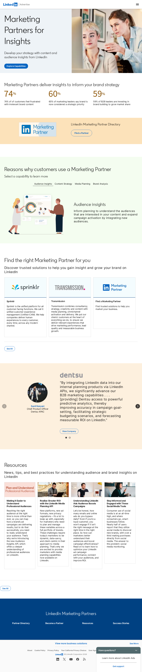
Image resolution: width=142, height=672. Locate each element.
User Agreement (95, 650)
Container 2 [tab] (70, 437)
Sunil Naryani (37, 406)
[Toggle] (136, 650)
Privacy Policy (53, 650)
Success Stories (121, 623)
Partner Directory (21, 623)
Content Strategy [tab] (63, 183)
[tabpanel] (71, 214)
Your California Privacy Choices (73, 650)
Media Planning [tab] (82, 183)
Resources (87, 623)
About (29, 650)
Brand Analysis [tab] (100, 183)
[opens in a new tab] (57, 660)
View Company (70, 431)
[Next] (137, 406)
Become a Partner (54, 623)
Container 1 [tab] (66, 437)
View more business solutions (71, 643)
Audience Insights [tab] (43, 183)
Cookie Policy (40, 650)
